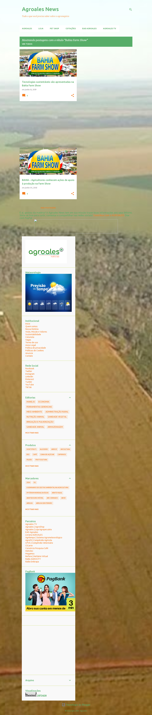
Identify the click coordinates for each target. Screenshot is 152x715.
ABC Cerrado (52, 498)
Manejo (31, 402)
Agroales (27, 28)
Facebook (29, 368)
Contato (29, 356)
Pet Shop (54, 28)
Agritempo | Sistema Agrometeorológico (43, 537)
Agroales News (40, 9)
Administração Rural (57, 412)
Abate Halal (57, 493)
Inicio (27, 324)
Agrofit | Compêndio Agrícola (38, 540)
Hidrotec (29, 551)
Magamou (29, 553)
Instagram (29, 374)
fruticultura (41, 460)
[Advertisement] (47, 124)
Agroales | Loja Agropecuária (38, 529)
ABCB (63, 498)
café (35, 454)
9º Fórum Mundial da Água (37, 493)
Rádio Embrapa (32, 561)
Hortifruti (31, 449)
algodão (44, 449)
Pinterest (29, 379)
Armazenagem (55, 427)
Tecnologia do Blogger (77, 704)
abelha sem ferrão (44, 503)
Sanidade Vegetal (57, 417)
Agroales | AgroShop (34, 527)
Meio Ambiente (34, 412)
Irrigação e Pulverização (40, 422)
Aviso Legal (30, 345)
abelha (30, 503)
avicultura (65, 449)
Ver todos (27, 44)
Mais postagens (48, 208)
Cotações (71, 28)
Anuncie (29, 353)
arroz (54, 449)
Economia (43, 402)
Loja (40, 28)
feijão (29, 460)
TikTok (28, 387)
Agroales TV (109, 28)
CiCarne (29, 545)
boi (28, 454)
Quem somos (31, 326)
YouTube (29, 384)
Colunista (29, 337)
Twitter (28, 371)
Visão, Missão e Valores (36, 332)
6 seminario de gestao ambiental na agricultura (47, 487)
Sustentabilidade (33, 334)
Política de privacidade (35, 348)
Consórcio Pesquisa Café (36, 548)
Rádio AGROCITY (33, 559)
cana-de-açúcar (47, 454)
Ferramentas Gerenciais (39, 407)
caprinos (62, 454)
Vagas (28, 340)
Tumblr (28, 382)
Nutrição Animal (35, 417)
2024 (28, 482)
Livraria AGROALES (34, 535)
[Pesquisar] (130, 9)
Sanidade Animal (35, 427)
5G (35, 482)
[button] (72, 96)
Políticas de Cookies (34, 350)
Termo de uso (31, 342)
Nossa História (31, 329)
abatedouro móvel (35, 498)
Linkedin (29, 376)
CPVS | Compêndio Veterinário (39, 543)
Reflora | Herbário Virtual (36, 556)
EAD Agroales (89, 28)
